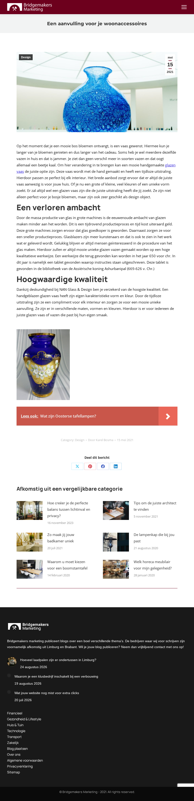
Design (26, 57)
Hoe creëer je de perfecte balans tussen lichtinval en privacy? (68, 509)
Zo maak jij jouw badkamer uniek (60, 537)
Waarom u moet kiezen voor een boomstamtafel (67, 564)
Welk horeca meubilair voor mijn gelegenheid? (153, 564)
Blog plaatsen (17, 748)
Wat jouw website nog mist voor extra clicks (46, 693)
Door (100, 440)
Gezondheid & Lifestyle (24, 719)
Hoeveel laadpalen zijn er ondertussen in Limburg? (58, 660)
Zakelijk (13, 742)
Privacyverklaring (20, 766)
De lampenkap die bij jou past (154, 537)
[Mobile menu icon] (184, 7)
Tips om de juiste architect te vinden (155, 506)
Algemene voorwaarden (25, 760)
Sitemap (13, 772)
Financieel (14, 713)
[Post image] (30, 510)
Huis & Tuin (15, 725)
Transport (14, 736)
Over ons (13, 754)
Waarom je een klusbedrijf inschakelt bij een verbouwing (56, 676)
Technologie (16, 731)
